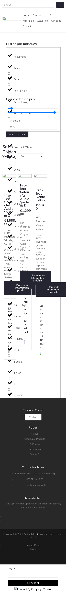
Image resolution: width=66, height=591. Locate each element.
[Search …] (28, 5)
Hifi (6, 232)
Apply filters (17, 134)
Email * (12, 569)
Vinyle (8, 244)
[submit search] (60, 5)
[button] (38, 15)
